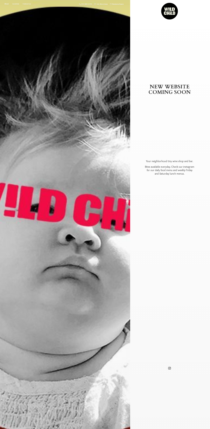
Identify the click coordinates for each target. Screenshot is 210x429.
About (6, 4)
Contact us (27, 4)
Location (15, 4)
